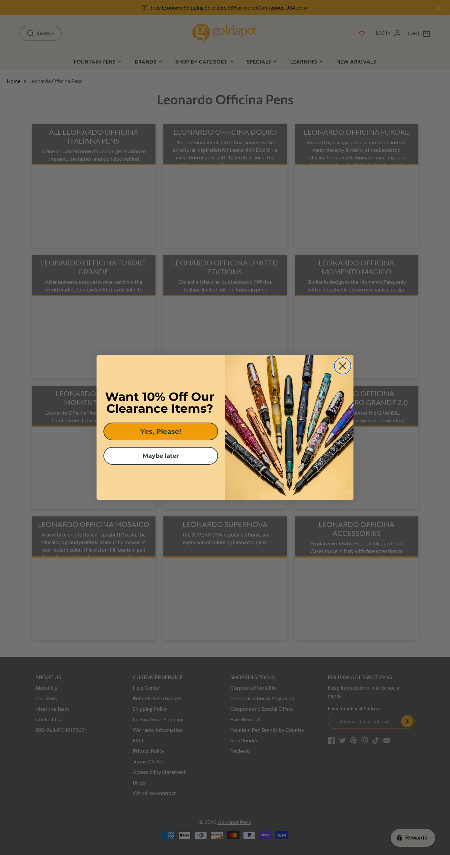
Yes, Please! (160, 431)
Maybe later (161, 455)
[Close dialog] (342, 366)
